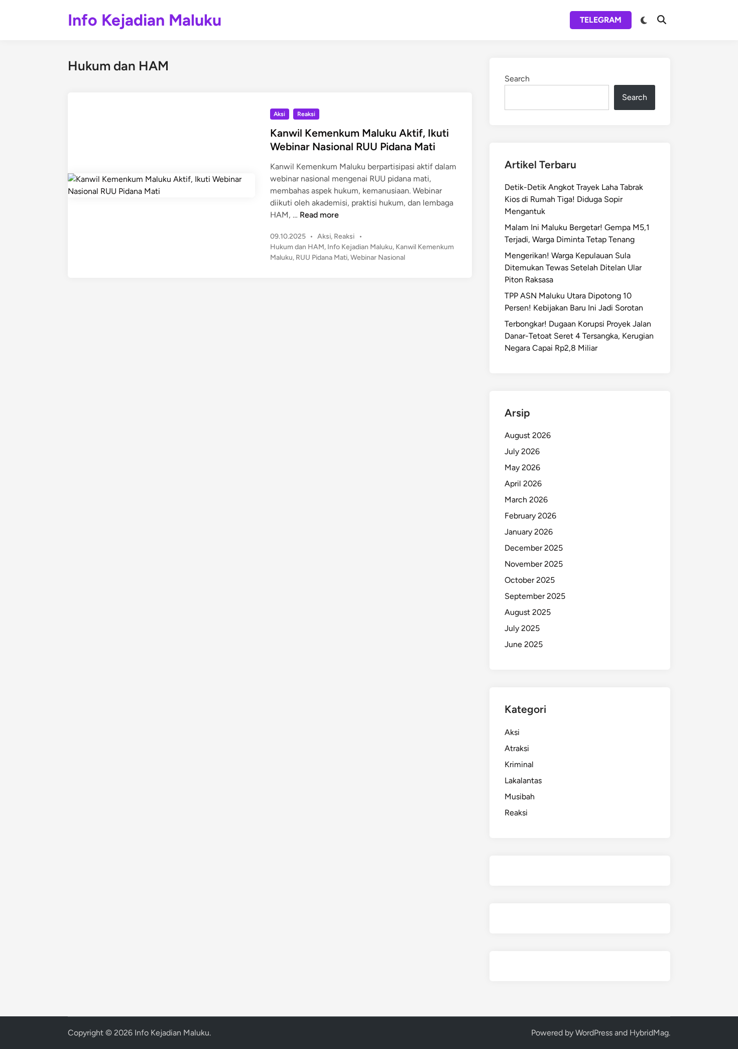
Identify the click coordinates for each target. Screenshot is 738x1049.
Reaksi (306, 114)
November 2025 (534, 564)
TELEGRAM (601, 20)
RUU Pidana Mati (321, 257)
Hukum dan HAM (297, 247)
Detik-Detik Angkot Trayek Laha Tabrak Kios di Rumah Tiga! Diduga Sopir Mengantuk (574, 199)
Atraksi (517, 748)
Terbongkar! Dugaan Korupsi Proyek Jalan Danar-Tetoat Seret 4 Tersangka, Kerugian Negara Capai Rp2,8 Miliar (579, 336)
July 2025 (522, 628)
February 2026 (530, 515)
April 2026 (523, 483)
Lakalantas (523, 780)
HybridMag (649, 1032)
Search (517, 78)
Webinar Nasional (377, 257)
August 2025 (528, 612)
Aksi (279, 114)
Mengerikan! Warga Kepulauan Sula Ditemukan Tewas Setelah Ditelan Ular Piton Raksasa (573, 267)
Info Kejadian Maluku (144, 20)
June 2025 (524, 644)
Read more (319, 215)
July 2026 (522, 451)
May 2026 (522, 467)
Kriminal (519, 764)
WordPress (593, 1032)
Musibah (520, 796)
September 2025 (535, 596)
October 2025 (530, 580)
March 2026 (526, 499)
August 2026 (528, 435)
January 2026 (529, 532)
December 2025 (534, 548)
